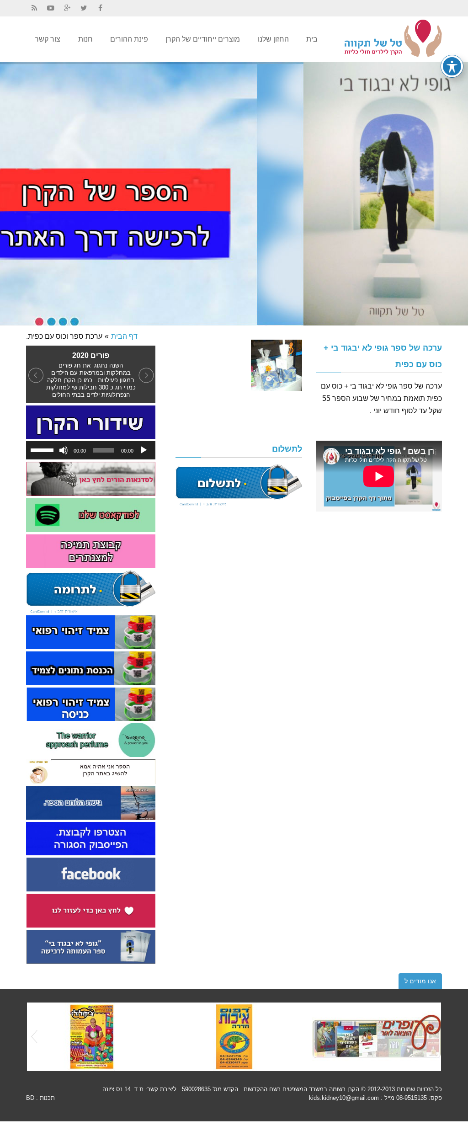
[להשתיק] (63, 450)
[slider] (43, 449)
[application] (90, 450)
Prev (34, 1036)
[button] (35, 374)
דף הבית (124, 336)
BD (30, 1097)
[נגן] (143, 450)
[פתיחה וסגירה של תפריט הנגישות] (452, 66)
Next (433, 1036)
